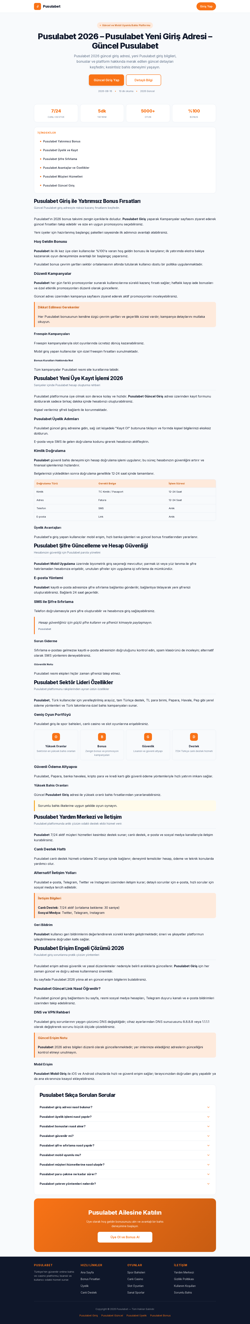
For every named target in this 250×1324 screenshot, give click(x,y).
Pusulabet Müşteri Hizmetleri (63, 176)
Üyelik (85, 1285)
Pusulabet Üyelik (137, 1315)
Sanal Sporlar (136, 1292)
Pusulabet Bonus (160, 1315)
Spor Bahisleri (136, 1272)
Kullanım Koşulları (185, 1285)
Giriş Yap (206, 6)
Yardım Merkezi (184, 1272)
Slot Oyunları (135, 1285)
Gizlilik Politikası (184, 1279)
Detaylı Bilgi (144, 80)
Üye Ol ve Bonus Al (125, 1237)
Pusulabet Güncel (112, 1315)
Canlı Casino (135, 1279)
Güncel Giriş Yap (106, 80)
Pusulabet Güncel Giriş (59, 185)
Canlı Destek (89, 1292)
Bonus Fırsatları (90, 1279)
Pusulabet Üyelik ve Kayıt (60, 150)
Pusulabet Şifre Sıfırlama (60, 159)
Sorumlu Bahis (183, 1292)
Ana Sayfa (87, 1272)
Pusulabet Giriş (88, 1315)
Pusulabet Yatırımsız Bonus (61, 141)
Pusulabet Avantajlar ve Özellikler (66, 167)
